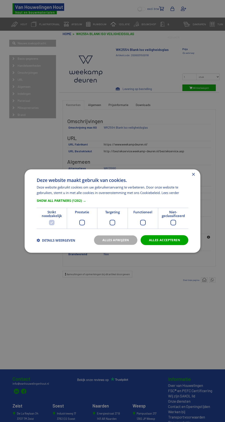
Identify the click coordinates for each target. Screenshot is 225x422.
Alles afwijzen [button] (115, 240)
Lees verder (170, 192)
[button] (112, 201)
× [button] (193, 174)
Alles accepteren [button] (164, 240)
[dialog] (112, 211)
